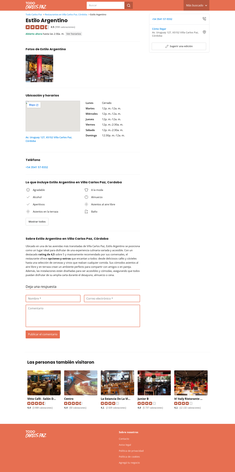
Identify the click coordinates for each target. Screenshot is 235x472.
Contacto (124, 438)
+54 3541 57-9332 (37, 167)
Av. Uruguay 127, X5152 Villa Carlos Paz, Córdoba (49, 139)
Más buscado (194, 5)
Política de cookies (129, 456)
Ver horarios (73, 33)
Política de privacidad (131, 450)
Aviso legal (125, 444)
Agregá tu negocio (129, 462)
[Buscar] (128, 5)
